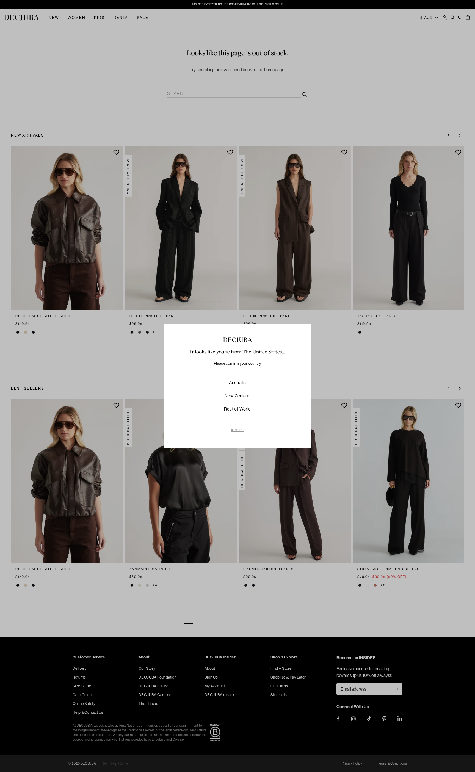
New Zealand (237, 396)
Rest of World (237, 409)
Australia (237, 382)
